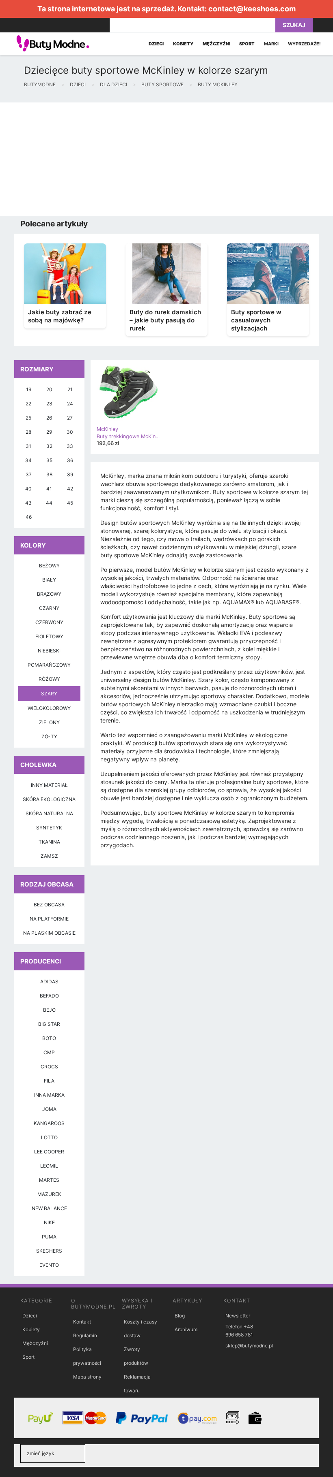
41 (49, 489)
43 (28, 503)
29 (49, 432)
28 (28, 432)
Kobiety (31, 1329)
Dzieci (29, 1316)
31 (28, 446)
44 (49, 503)
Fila (49, 1081)
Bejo (49, 1010)
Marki (271, 44)
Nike (49, 1222)
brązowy (49, 594)
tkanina (49, 842)
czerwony (49, 622)
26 (49, 418)
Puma (49, 1237)
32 (49, 446)
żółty (49, 736)
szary (49, 694)
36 (70, 460)
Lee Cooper (49, 1152)
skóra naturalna (49, 813)
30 (70, 432)
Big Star (49, 1024)
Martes (49, 1180)
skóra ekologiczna (49, 799)
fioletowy (49, 636)
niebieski (49, 651)
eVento (49, 1265)
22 (28, 404)
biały (49, 580)
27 (70, 418)
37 (29, 474)
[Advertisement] (166, 159)
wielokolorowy (49, 708)
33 (70, 446)
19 (28, 389)
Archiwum (186, 1329)
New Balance (49, 1208)
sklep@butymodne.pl (249, 1346)
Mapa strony (87, 1377)
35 (49, 460)
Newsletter (237, 1316)
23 (49, 404)
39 (70, 474)
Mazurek (49, 1194)
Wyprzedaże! (304, 44)
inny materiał (49, 785)
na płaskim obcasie (49, 933)
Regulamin (85, 1335)
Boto (49, 1038)
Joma (49, 1109)
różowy (49, 679)
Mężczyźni (35, 1343)
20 (49, 389)
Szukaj (294, 24)
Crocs (49, 1067)
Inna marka (49, 1095)
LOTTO (49, 1137)
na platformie (49, 919)
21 (70, 389)
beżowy (49, 566)
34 (28, 460)
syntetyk (49, 828)
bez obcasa (49, 905)
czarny (49, 608)
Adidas (49, 981)
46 (29, 517)
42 (70, 489)
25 (28, 418)
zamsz (49, 856)
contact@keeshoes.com (252, 8)
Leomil (49, 1166)
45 (70, 503)
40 (28, 489)
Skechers (49, 1251)
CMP (49, 1052)
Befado (49, 996)
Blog (180, 1316)
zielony (49, 722)
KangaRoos (49, 1123)
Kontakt (82, 1322)
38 (49, 474)
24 (70, 404)
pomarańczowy (49, 665)
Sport (28, 1357)
